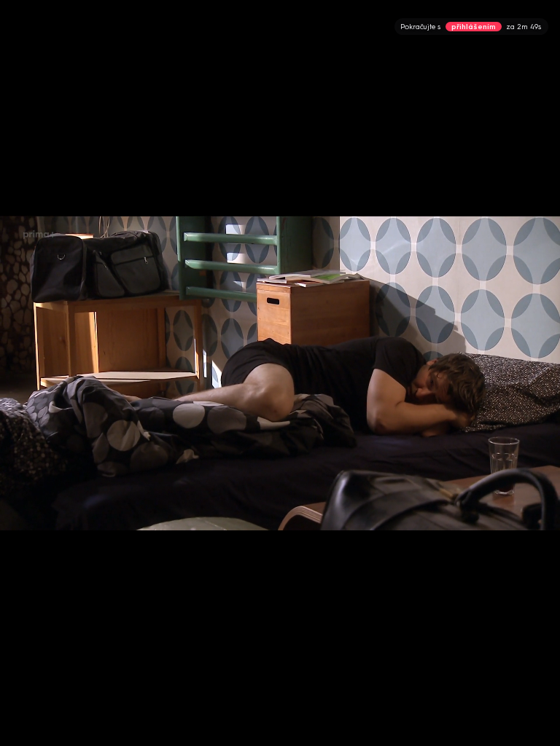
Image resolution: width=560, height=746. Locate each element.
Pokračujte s (470, 26)
